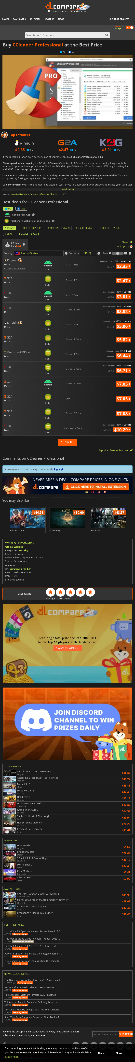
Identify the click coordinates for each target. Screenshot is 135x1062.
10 (7, 356)
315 (8, 282)
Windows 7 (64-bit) (20, 568)
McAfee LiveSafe (19, 194)
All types (9, 228)
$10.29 (121, 429)
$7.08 (123, 413)
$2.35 (123, 266)
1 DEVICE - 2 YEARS (29, 233)
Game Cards (19, 19)
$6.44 (123, 356)
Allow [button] (119, 1053)
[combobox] (39, 253)
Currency (74, 253)
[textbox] (27, 253)
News (61, 19)
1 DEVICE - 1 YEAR (109, 228)
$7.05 (123, 384)
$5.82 (123, 339)
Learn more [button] (12, 1056)
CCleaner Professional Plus (41, 194)
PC (9, 208)
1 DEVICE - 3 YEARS (31, 228)
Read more (67, 189)
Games (5, 19)
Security (23, 550)
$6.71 (123, 370)
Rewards (49, 19)
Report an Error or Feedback (114, 450)
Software (35, 19)
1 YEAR (9, 233)
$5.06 (123, 326)
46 (7, 297)
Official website (14, 546)
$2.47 (123, 280)
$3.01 (123, 296)
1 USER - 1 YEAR (84, 228)
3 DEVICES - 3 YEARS (59, 228)
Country (8, 253)
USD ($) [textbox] (86, 253)
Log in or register (119, 19)
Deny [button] (101, 1053)
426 (8, 264)
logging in (59, 469)
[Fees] (117, 253)
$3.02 (123, 311)
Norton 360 (60, 194)
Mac (23, 208)
